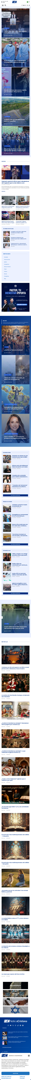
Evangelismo (6, 264)
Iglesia (4, 161)
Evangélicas (6, 276)
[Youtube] (23, 5)
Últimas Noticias (8, 228)
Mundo (5, 273)
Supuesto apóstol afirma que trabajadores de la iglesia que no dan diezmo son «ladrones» (15, 182)
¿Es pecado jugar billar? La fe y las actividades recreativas (15, 807)
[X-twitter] (25, 5)
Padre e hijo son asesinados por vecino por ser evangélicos (20, 565)
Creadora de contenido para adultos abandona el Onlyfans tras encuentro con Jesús (19, 477)
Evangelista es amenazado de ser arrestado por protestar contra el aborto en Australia (20, 517)
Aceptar (15, 1073)
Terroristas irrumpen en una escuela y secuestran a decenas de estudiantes (20, 535)
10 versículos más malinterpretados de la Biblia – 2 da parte (15, 835)
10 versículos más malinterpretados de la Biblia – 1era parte (15, 863)
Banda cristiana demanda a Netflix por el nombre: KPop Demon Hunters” (16, 1042)
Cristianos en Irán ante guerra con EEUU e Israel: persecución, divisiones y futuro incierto (15, 668)
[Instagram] (27, 5)
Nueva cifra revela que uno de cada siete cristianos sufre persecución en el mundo (20, 526)
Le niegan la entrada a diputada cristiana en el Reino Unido (18, 232)
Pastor (5, 269)
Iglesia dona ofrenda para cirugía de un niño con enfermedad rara (8, 208)
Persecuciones (7, 259)
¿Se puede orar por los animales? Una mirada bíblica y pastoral (15, 891)
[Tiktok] (29, 5)
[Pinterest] (20, 1025)
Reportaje (5, 642)
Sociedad (6, 257)
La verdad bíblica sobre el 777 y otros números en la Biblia (15, 919)
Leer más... (4, 191)
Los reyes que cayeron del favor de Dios (13, 974)
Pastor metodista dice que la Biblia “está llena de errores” (18, 1032)
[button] (29, 1055)
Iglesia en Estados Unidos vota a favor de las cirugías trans (8, 223)
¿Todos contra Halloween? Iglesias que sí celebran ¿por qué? (14, 779)
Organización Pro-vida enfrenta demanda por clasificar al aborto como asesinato (19, 245)
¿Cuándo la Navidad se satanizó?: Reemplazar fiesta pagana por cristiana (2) (15, 723)
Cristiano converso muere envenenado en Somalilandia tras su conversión (19, 507)
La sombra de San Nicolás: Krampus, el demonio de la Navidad (15, 695)
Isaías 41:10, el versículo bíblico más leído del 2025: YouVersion (20, 575)
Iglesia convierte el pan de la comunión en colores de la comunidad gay (22, 208)
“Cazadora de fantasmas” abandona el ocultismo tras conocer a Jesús (20, 486)
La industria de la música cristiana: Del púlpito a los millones (15, 946)
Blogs (5, 320)
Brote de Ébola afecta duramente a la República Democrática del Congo (18, 1037)
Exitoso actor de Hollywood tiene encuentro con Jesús (20, 466)
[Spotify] (23, 1025)
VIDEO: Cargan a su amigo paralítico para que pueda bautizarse (20, 555)
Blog (5, 278)
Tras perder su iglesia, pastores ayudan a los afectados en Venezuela (21, 223)
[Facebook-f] (22, 5)
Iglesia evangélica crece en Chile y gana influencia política (19, 585)
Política (5, 271)
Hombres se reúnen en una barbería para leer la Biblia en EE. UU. (18, 239)
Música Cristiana (7, 266)
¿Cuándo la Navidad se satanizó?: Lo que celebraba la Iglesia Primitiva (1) (13, 751)
